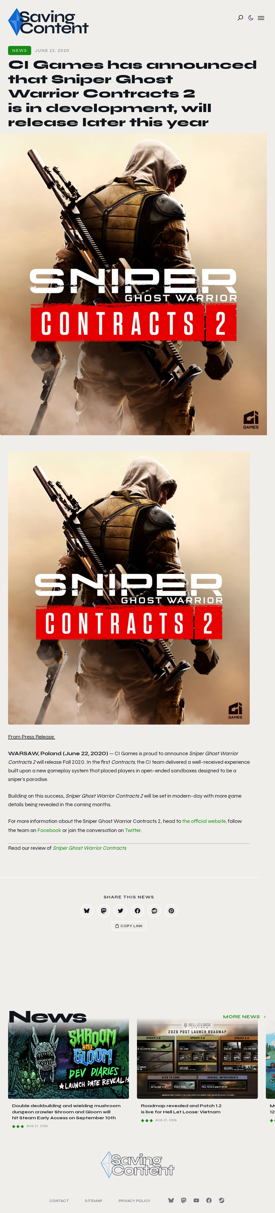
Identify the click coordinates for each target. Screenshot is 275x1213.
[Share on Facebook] (137, 910)
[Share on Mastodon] (103, 910)
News (19, 50)
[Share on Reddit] (154, 910)
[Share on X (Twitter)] (120, 910)
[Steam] (221, 1200)
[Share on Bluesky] (86, 910)
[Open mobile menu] (261, 18)
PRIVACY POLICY (135, 1200)
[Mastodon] (183, 1200)
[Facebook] (209, 1200)
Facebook (49, 830)
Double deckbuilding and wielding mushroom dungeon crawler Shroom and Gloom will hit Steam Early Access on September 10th (66, 1111)
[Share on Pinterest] (171, 910)
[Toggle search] (240, 18)
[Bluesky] (171, 1200)
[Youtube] (196, 1200)
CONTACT (59, 1200)
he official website (205, 821)
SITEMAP (94, 1200)
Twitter (133, 830)
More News (241, 1017)
